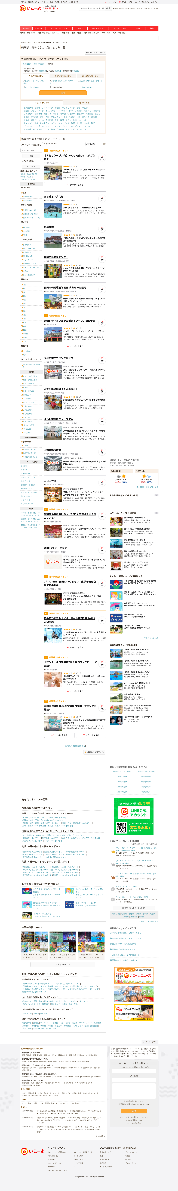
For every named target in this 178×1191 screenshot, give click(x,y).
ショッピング (63, 123)
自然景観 (78, 111)
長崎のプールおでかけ (31, 838)
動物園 (57, 108)
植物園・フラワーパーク (34, 111)
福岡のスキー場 (41, 1083)
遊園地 (37, 108)
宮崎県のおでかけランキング (59, 989)
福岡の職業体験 (83, 1061)
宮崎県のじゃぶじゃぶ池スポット (65, 872)
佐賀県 (131, 914)
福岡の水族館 (96, 1077)
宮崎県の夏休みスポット (76, 854)
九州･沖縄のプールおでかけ (33, 835)
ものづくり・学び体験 (29, 492)
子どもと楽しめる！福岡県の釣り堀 (124, 955)
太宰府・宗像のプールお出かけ (60, 826)
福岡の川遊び (26, 1070)
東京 (43, 33)
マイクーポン (112, 2)
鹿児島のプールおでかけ (32, 841)
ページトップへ (151, 1042)
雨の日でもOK (124, 8)
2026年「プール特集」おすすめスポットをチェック (30, 520)
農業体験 (38, 114)
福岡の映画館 (57, 1077)
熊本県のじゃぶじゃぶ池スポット (65, 870)
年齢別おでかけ (98, 28)
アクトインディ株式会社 (126, 1148)
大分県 (152, 914)
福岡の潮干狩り (72, 1083)
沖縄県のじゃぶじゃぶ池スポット (67, 875)
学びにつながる (70, 1001)
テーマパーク (47, 108)
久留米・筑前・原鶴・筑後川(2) (91, 81)
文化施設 (34, 117)
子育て (139, 28)
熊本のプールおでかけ (51, 838)
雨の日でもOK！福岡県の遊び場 (123, 944)
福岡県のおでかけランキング (68, 984)
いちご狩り (28, 114)
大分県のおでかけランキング (34, 989)
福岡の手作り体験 (40, 1061)
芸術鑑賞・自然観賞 (28, 485)
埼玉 (57, 33)
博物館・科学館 (59, 114)
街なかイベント (26, 496)
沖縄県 (142, 917)
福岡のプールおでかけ (56, 835)
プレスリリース (130, 1163)
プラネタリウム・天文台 (34, 126)
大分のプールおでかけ (71, 838)
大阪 (89, 33)
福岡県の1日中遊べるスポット (122, 949)
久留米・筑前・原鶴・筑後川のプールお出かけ (41, 823)
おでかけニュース (120, 28)
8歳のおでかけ (122, 792)
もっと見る (99, 1136)
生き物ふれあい (26, 473)
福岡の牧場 (72, 1055)
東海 (63, 33)
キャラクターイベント (29, 504)
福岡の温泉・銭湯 (28, 1083)
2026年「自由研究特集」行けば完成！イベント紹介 (30, 526)
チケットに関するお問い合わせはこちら (134, 1117)
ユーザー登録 (26, 1103)
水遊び (64, 1004)
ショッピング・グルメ (29, 477)
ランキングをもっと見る (148, 921)
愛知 (67, 33)
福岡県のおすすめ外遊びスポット (124, 960)
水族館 (85, 108)
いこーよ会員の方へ (134, 1123)
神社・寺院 (44, 117)
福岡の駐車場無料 (60, 1068)
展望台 (97, 114)
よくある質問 (78, 1156)
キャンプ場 (50, 111)
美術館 (26, 117)
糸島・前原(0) (57, 87)
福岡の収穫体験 (70, 1061)
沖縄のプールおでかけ (53, 841)
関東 (39, 33)
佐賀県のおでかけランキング (34, 986)
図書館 (33, 120)
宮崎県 (126, 917)
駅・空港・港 (29, 129)
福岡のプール (82, 1055)
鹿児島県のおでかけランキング (86, 989)
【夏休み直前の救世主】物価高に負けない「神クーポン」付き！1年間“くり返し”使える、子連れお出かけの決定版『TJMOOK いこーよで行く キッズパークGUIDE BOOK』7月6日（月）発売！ (69, 1120)
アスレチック (56, 117)
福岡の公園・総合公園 (92, 1068)
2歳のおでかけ (122, 777)
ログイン (154, 2)
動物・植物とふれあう (53, 1001)
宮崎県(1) (58, 71)
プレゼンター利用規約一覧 (83, 1152)
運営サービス (104, 1159)
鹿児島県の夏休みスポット (33, 857)
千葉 (53, 33)
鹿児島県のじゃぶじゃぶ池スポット (37, 875)
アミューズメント (62, 126)
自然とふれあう (28, 1004)
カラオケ (49, 126)
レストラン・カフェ (48, 123)
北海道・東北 (25, 33)
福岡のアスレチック (76, 1068)
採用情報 (103, 1163)
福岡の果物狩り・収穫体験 (31, 1085)
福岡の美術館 (85, 1077)
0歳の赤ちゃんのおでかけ (122, 771)
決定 (63, 93)
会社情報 (128, 1159)
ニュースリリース (54, 1163)
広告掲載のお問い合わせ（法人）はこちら (134, 1104)
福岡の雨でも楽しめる (29, 1077)
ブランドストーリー (132, 1152)
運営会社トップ (105, 1152)
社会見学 (71, 114)
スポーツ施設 (69, 117)
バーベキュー (62, 111)
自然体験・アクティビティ (67, 129)
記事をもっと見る (63, 964)
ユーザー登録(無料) (142, 2)
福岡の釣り (63, 1055)
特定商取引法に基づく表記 (57, 1170)
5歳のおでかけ (146, 782)
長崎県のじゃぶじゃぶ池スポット (36, 870)
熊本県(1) (42, 71)
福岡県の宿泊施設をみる (75, 746)
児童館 (26, 120)
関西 (85, 33)
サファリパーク (68, 108)
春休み (115, 8)
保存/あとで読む (127, 2)
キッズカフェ (76, 126)
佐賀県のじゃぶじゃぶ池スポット (65, 867)
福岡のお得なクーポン (29, 1068)
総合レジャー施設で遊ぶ (32, 1001)
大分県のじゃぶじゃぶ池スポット (36, 872)
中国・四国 (106, 33)
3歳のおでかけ (146, 777)
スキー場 (82, 120)
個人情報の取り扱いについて (134, 1101)
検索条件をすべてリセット (95, 52)
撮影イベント (25, 481)
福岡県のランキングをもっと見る (134, 908)
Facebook (51, 1167)
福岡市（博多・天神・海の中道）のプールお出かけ (43, 820)
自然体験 (24, 466)
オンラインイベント (59, 28)
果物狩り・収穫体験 (92, 111)
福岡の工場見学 (27, 1061)
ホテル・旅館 (71, 120)
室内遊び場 (28, 108)
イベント (39, 28)
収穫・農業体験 (43, 1004)
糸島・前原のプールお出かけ (34, 826)
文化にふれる (83, 1001)
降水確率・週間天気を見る (147, 487)
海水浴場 (49, 120)
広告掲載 (51, 1159)
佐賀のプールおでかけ (76, 835)
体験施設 (89, 114)
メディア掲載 (78, 1163)
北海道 (33, 33)
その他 (83, 129)
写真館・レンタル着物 (45, 129)
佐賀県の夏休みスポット (54, 852)
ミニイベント (25, 500)
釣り (71, 111)
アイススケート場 (31, 123)
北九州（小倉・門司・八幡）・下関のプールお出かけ (44, 817)
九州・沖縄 (117, 33)
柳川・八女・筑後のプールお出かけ (76, 823)
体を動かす (55, 1004)
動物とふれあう (136, 8)
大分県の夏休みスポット (54, 854)
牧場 (78, 108)
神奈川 (48, 33)
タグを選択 (31, 166)
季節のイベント (26, 489)
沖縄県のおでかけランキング (34, 992)
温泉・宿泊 (73, 1004)
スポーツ (24, 470)
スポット (26, 28)
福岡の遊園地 (26, 1055)
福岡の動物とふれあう (56, 1061)
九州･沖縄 (116, 914)
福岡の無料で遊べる (46, 1068)
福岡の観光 (93, 1055)
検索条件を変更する (95, 752)
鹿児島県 (134, 917)
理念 (101, 1156)
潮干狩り (47, 114)
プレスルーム (78, 1159)
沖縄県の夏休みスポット (56, 857)
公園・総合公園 (83, 117)
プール (41, 120)
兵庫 (97, 33)
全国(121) (27, 64)
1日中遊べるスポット (150, 8)
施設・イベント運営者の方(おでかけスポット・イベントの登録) (56, 1103)
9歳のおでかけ (146, 792)
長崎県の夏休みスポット (76, 852)
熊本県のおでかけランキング (85, 986)
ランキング (80, 28)
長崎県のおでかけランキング (59, 986)
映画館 (94, 117)
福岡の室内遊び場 (45, 1077)
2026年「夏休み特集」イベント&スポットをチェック (30, 514)
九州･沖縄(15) (39, 64)
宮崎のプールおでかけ (91, 838)
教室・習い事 (76, 123)
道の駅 (86, 123)
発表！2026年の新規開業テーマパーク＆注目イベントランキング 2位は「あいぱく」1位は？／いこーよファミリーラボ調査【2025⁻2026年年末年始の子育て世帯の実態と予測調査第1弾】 (69, 1129)
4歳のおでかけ (122, 782)
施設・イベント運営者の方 (57, 1152)
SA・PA (87, 126)
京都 (93, 33)
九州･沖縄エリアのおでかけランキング (38, 984)
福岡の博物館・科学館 (71, 1077)
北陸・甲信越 (76, 33)
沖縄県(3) (75, 71)
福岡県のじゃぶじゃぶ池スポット (36, 867)
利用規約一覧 (53, 1156)
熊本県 (145, 914)
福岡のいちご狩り (85, 1083)
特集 (152, 28)
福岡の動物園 (37, 1055)
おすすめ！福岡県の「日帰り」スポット (126, 933)
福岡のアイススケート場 (56, 1083)
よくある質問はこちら (134, 1120)
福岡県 (124, 914)
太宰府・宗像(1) (85, 87)
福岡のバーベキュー (51, 1055)
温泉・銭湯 (59, 120)
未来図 (127, 1156)
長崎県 (138, 914)
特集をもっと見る (151, 638)
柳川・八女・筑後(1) (32, 87)
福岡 (123, 33)
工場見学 (80, 114)
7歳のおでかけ (146, 787)
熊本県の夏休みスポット (32, 854)
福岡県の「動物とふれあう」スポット (125, 938)
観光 (93, 123)
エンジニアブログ (106, 1167)
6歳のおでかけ (122, 787)
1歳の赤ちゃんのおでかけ (146, 771)
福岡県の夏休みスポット (32, 852)
